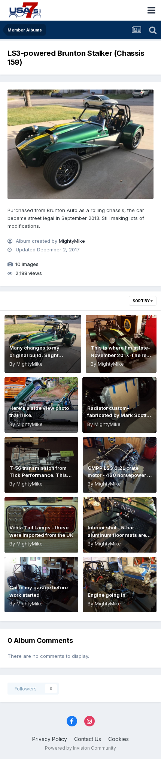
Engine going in (106, 595)
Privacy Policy (49, 739)
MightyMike (72, 241)
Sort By (142, 301)
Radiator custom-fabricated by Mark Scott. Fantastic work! (117, 415)
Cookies (118, 739)
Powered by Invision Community (80, 748)
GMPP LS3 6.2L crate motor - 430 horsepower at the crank (120, 475)
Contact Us (87, 739)
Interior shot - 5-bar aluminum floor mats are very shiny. (117, 534)
